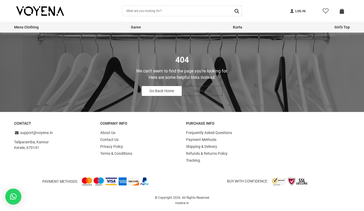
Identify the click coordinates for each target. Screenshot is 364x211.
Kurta (237, 27)
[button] (13, 197)
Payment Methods (201, 139)
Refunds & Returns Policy (207, 153)
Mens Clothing (26, 27)
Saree (136, 27)
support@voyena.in (36, 133)
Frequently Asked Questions (209, 133)
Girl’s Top (342, 27)
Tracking (193, 160)
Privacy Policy (111, 146)
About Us (107, 133)
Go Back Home (161, 91)
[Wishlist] (325, 11)
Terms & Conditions (116, 153)
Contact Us (202, 91)
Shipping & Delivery (201, 146)
